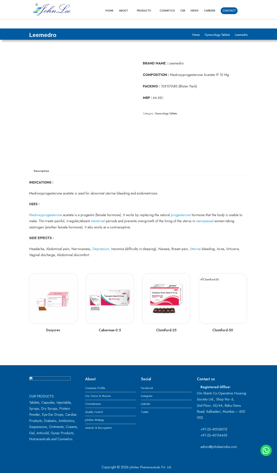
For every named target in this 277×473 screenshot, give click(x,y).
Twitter (145, 412)
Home (109, 10)
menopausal (204, 221)
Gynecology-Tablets (217, 35)
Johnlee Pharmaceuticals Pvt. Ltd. (150, 467)
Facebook (147, 388)
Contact (229, 10)
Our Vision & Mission (98, 396)
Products (144, 10)
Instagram (146, 396)
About (123, 10)
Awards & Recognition (98, 428)
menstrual (98, 221)
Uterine (195, 248)
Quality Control (94, 412)
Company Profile (95, 388)
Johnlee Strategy (94, 420)
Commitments (93, 404)
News (194, 10)
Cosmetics (167, 10)
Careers (209, 10)
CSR (182, 10)
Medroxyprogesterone (45, 215)
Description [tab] (41, 171)
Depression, (101, 248)
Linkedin (145, 404)
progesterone (181, 215)
